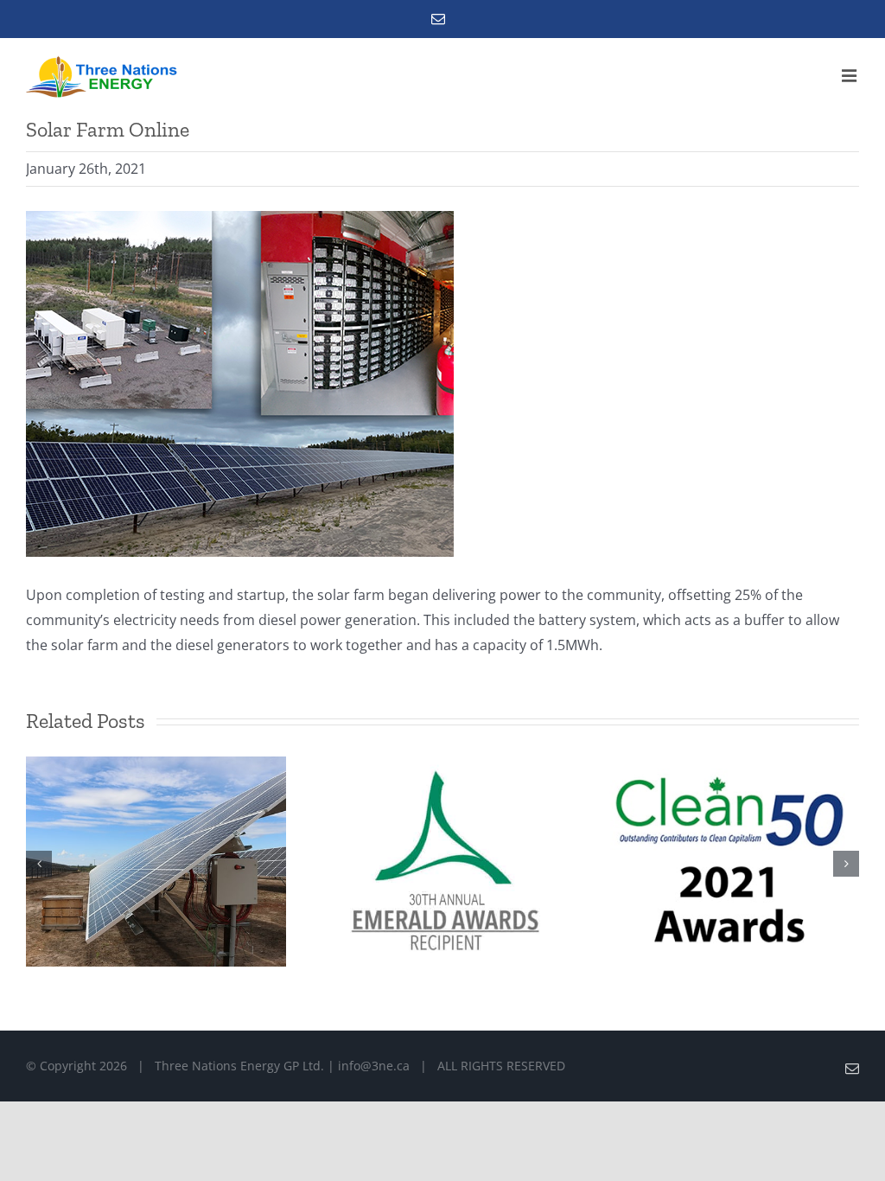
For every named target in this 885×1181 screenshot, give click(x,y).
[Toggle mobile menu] (850, 76)
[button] (39, 864)
